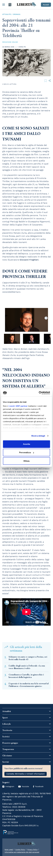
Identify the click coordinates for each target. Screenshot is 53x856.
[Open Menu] (3, 5)
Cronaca (16, 14)
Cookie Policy (20, 849)
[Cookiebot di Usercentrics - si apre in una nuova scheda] (39, 393)
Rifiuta (27, 461)
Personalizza (25, 452)
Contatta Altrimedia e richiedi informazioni (25, 774)
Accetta (26, 444)
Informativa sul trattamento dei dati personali (22, 852)
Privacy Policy (32, 849)
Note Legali (9, 849)
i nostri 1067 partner (18, 406)
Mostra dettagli (38, 436)
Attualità (6, 14)
